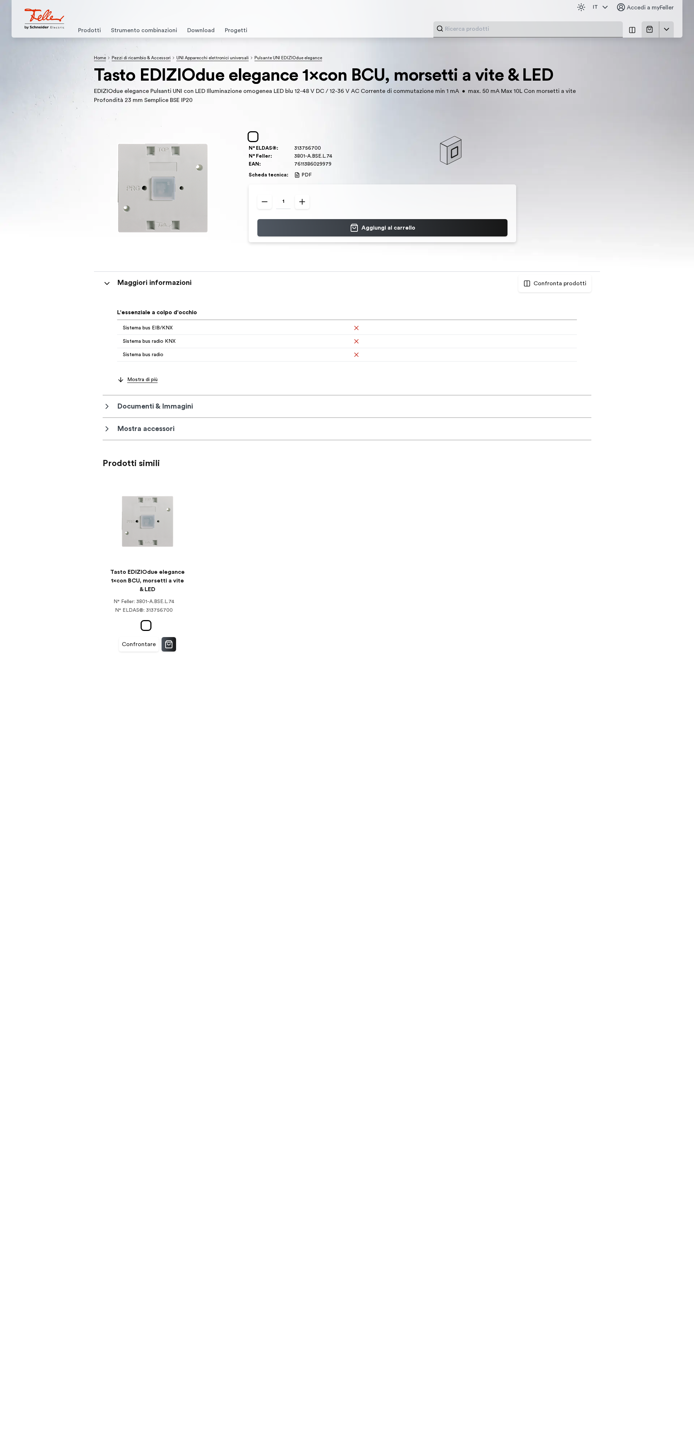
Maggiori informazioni (154, 282)
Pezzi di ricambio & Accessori (141, 58)
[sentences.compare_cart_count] (632, 29)
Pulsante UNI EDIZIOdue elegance (288, 58)
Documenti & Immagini (155, 406)
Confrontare (139, 644)
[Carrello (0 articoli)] (651, 29)
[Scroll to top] (673, 1422)
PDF (306, 175)
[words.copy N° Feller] (335, 156)
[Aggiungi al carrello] (169, 644)
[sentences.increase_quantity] (302, 202)
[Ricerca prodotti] (440, 28)
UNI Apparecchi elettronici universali (212, 58)
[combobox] (531, 29)
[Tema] (581, 7)
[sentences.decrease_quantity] (264, 202)
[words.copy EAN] (335, 164)
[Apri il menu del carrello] (666, 29)
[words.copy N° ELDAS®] (324, 148)
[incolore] (254, 136)
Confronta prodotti (560, 283)
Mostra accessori (146, 428)
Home (100, 58)
